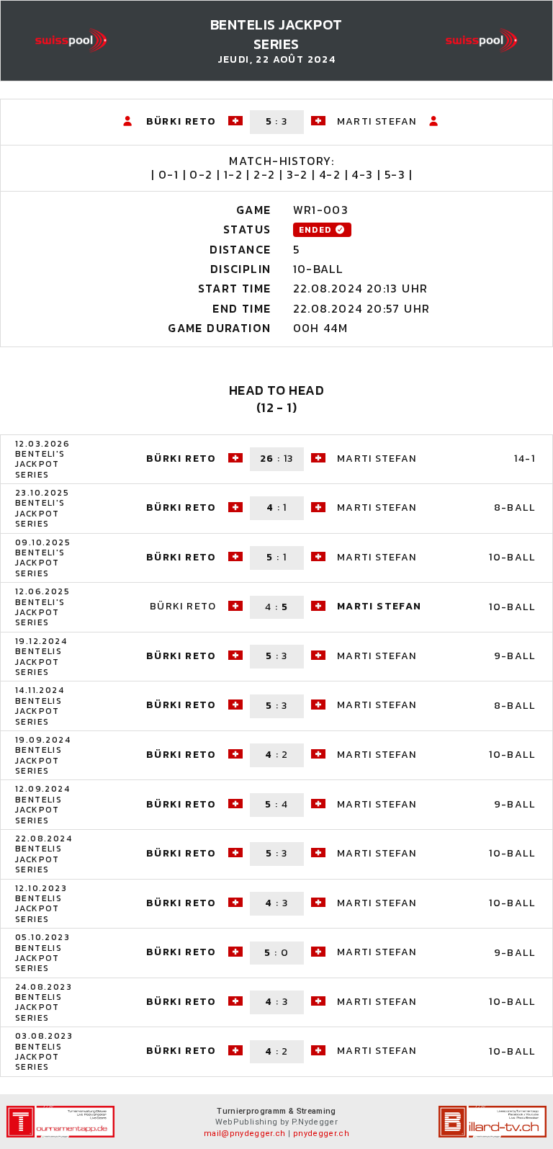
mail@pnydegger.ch (245, 1133)
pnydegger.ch (321, 1133)
